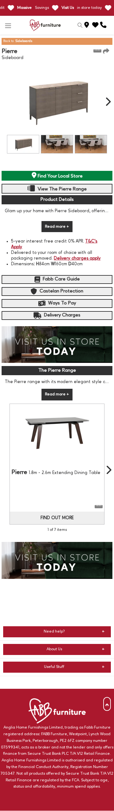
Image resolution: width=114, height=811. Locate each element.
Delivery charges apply (77, 258)
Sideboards (24, 41)
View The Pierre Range (61, 189)
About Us (54, 649)
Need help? (54, 631)
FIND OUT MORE (57, 518)
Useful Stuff (54, 667)
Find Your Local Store (59, 176)
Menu (8, 25)
